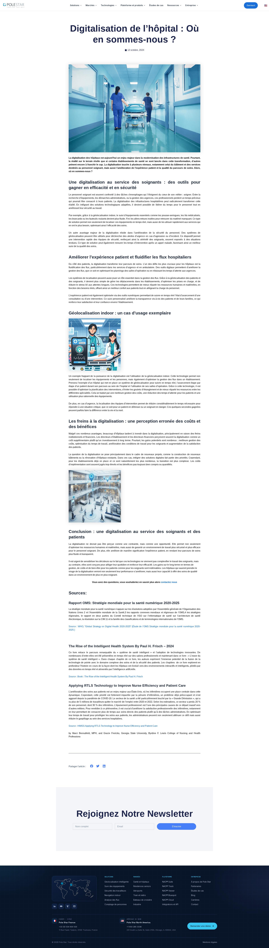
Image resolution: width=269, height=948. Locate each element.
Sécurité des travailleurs (115, 891)
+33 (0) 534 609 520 (68, 927)
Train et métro (139, 895)
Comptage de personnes (116, 904)
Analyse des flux (112, 900)
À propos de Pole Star (201, 882)
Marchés (90, 5)
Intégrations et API (170, 904)
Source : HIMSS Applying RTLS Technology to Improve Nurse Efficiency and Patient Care (113, 726)
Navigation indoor (113, 895)
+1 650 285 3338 (134, 927)
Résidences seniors (142, 886)
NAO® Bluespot (169, 895)
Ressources (173, 5)
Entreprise (190, 5)
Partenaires (196, 886)
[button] (91, 766)
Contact (251, 5)
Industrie (137, 904)
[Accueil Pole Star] (13, 5)
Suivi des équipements (115, 886)
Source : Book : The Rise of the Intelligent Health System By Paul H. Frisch (106, 676)
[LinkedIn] (54, 906)
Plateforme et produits (132, 5)
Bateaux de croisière (142, 900)
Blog (193, 895)
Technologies (107, 5)
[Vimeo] (67, 906)
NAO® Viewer (168, 891)
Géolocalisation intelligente (117, 882)
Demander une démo (200, 926)
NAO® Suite (167, 882)
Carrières (195, 900)
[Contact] (74, 906)
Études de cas (156, 5)
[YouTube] (61, 906)
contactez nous (169, 582)
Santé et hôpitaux (141, 882)
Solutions (74, 5)
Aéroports (137, 891)
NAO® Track (167, 886)
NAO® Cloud (168, 900)
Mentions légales (210, 942)
